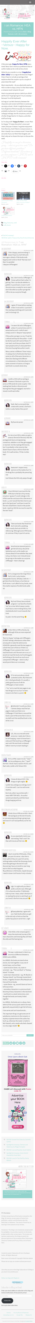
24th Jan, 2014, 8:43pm (28, 673)
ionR (15, 34)
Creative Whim (28, 1321)
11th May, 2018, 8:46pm (28, 323)
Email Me (20, 1315)
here (2, 1242)
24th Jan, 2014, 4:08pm (28, 303)
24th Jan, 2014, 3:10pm (28, 433)
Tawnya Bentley (8, 850)
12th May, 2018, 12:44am (28, 950)
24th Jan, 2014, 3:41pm (28, 420)
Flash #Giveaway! (8, 235)
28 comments (22, 34)
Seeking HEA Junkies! (6, 215)
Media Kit (29, 1315)
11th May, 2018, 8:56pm (28, 544)
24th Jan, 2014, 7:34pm (28, 627)
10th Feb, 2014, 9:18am (28, 731)
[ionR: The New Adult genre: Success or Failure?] (23, 196)
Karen (9, 225)
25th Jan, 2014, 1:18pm (28, 884)
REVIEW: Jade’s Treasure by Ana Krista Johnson (17, 238)
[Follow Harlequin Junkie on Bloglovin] (17, 1282)
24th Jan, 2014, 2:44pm (28, 275)
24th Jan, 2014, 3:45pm (28, 521)
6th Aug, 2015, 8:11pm (28, 929)
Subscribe (7, 1300)
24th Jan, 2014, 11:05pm (28, 704)
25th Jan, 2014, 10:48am (28, 851)
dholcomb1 (6, 755)
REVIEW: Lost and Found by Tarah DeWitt (19, 1150)
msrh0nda (6, 249)
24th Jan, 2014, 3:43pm (28, 489)
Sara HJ (7, 702)
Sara (24, 32)
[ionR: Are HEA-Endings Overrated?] (8, 196)
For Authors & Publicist (21, 1313)
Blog (29, 32)
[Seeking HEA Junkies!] (8, 211)
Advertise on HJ (8, 1315)
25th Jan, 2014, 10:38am (28, 834)
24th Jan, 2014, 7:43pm (28, 756)
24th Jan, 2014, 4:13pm (28, 599)
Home (9, 1313)
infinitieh (5, 626)
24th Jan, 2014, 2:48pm (28, 402)
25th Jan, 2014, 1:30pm (28, 909)
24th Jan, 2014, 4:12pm (28, 571)
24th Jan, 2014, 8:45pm (28, 777)
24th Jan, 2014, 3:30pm (28, 465)
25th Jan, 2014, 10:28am (28, 811)
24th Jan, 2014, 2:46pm (28, 376)
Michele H (5, 431)
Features (11, 34)
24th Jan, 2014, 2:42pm (28, 250)
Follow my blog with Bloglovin (10, 1278)
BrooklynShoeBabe (9, 809)
